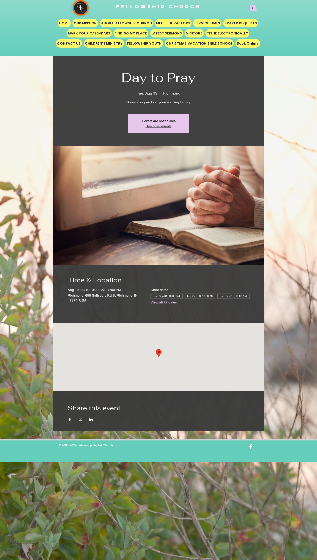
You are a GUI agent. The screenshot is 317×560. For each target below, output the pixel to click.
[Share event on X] (80, 419)
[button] (253, 6)
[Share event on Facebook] (70, 419)
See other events (158, 126)
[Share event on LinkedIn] (91, 419)
